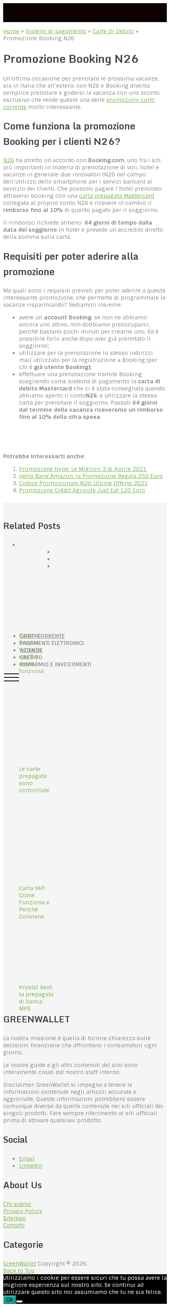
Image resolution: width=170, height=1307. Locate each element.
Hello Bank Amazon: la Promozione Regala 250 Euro (91, 476)
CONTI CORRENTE (42, 635)
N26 (8, 160)
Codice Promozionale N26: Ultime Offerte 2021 (83, 483)
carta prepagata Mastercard (116, 195)
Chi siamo (17, 1204)
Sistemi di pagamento (56, 31)
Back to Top (18, 1270)
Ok (9, 1300)
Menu (11, 677)
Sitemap (14, 1218)
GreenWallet (19, 1263)
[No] (19, 1301)
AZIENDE (31, 650)
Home (11, 31)
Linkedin (30, 1165)
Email (27, 1158)
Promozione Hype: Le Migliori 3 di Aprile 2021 (83, 469)
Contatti (14, 1225)
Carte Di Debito (113, 31)
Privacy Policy (22, 1211)
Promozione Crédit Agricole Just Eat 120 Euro (82, 490)
